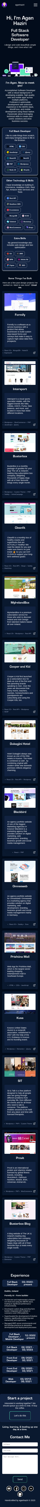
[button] (35, 5)
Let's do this (20, 1415)
